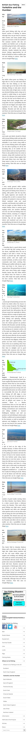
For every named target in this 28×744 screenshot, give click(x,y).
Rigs (3, 653)
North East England (9, 672)
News (4, 727)
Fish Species (6, 628)
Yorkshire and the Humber (11, 675)
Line (3, 646)
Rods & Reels (6, 635)
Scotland (6, 668)
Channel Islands (8, 694)
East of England (8, 683)
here (16, 58)
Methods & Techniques (9, 719)
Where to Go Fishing (8, 661)
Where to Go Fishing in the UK (12, 664)
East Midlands (7, 679)
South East (6, 690)
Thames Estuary (8, 686)
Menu (23, 4)
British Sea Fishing (10, 5)
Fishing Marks (6, 657)
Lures (3, 650)
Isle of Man (6, 708)
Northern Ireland (8, 712)
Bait (3, 631)
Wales (5, 701)
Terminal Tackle (6, 642)
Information (5, 716)
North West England (9, 705)
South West (6, 697)
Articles (4, 723)
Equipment (5, 639)
